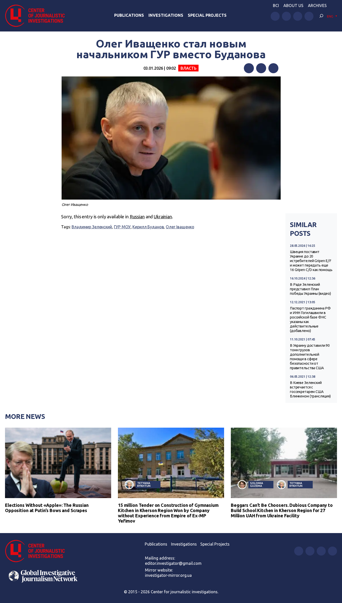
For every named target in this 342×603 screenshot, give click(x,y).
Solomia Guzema (256, 484)
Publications (129, 15)
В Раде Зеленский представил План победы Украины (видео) (310, 289)
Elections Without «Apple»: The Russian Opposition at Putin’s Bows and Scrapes (47, 508)
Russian (137, 216)
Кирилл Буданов (148, 227)
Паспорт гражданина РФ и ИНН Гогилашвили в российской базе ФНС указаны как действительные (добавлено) (310, 319)
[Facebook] (249, 68)
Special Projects (207, 15)
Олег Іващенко (180, 227)
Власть (188, 68)
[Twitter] (261, 68)
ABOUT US (293, 5)
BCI (276, 5)
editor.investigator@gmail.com (173, 563)
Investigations (165, 15)
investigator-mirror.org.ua (168, 575)
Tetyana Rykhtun (143, 484)
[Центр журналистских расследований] (37, 15)
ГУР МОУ (122, 227)
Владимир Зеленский (92, 227)
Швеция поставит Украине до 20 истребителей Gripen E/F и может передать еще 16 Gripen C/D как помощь (311, 261)
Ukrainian (163, 216)
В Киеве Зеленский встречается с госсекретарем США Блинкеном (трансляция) (310, 389)
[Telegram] (273, 68)
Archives (317, 5)
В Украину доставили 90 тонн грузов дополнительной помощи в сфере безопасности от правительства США (310, 356)
